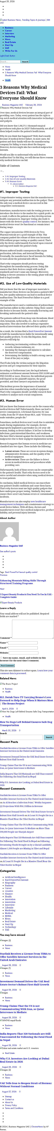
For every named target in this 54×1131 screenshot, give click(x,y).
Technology (10, 927)
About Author (18, 184)
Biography (10, 882)
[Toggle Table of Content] (2, 171)
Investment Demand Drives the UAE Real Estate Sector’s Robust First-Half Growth (24, 983)
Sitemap (8, 1096)
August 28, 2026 (9, 965)
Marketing (10, 36)
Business (9, 27)
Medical (9, 913)
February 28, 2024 (33, 104)
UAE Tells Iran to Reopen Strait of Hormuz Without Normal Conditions (26, 1085)
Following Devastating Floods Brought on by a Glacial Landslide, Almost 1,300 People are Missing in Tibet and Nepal (25, 845)
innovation (10, 899)
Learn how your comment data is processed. (26, 672)
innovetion (10, 902)
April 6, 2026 (8, 708)
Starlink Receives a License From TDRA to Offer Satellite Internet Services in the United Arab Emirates (27, 749)
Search (3, 733)
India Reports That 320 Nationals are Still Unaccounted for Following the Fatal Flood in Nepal (26, 775)
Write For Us (11, 50)
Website (4, 652)
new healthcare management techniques (23, 503)
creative (9, 891)
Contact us (9, 1099)
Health (8, 80)
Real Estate (10, 42)
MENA (8, 916)
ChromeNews (37, 1126)
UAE (7, 48)
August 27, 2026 (9, 1091)
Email (4, 647)
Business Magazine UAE (12, 104)
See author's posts (8, 551)
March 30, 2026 (9, 730)
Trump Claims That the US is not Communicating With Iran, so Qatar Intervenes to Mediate (26, 766)
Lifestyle (9, 907)
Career (8, 30)
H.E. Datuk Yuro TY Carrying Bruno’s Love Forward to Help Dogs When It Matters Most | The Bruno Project (26, 700)
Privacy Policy (11, 1105)
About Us (9, 1102)
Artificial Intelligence (15, 877)
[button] (1, 58)
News (7, 39)
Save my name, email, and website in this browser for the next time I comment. (23, 659)
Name (4, 642)
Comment (6, 638)
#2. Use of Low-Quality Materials (21, 179)
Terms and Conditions (14, 1108)
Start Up (9, 45)
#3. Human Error (14, 181)
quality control (30, 221)
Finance (9, 893)
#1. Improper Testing (16, 176)
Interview (9, 33)
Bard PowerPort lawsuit (40, 331)
